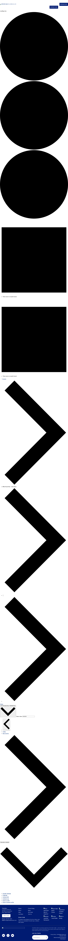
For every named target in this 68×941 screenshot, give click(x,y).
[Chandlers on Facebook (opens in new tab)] (3, 935)
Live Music (20, 914)
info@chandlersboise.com (11, 920)
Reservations (54, 7)
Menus (19, 908)
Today (1, 704)
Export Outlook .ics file (8, 902)
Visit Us (30, 914)
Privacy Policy (53, 934)
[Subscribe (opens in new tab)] (46, 937)
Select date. (19, 716)
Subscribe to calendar (5, 842)
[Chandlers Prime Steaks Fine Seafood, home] (13, 930)
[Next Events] (35, 701)
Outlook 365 (6, 897)
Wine (19, 912)
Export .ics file (6, 900)
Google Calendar (7, 893)
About (19, 910)
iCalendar (5, 895)
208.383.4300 (9, 918)
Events (4, 379)
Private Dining (31, 908)
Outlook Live (6, 899)
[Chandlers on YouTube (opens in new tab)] (12, 935)
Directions (6, 916)
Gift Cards (30, 912)
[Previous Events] (3, 595)
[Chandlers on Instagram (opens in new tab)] (8, 935)
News (29, 910)
